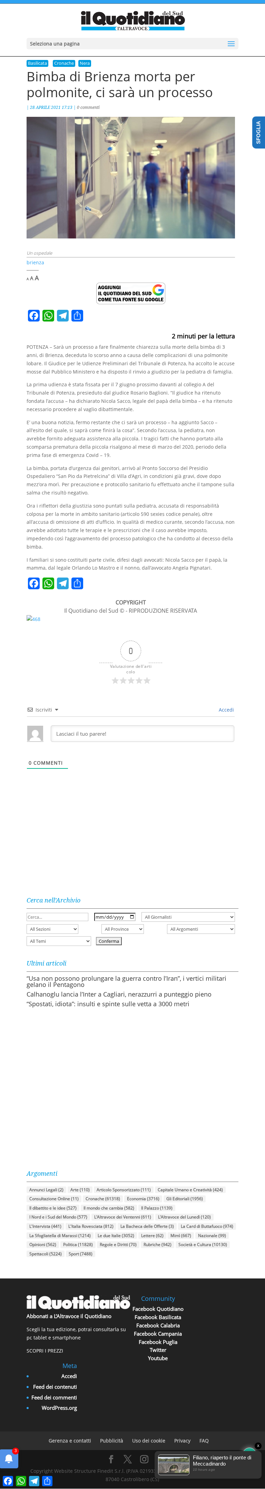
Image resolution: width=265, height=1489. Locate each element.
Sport (80, 1254)
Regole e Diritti (118, 1244)
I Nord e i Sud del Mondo (58, 1217)
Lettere (152, 1235)
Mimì (180, 1235)
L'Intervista (45, 1226)
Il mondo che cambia (109, 1208)
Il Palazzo (157, 1208)
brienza (35, 262)
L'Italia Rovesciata (91, 1226)
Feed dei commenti (54, 1397)
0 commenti (88, 107)
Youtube (158, 1358)
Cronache (64, 63)
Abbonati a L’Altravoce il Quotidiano (69, 1316)
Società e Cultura (202, 1244)
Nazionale (212, 1235)
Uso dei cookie (148, 1440)
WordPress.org (59, 1407)
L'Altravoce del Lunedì (184, 1217)
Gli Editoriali (184, 1199)
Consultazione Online (54, 1199)
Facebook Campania (158, 1333)
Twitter (158, 1349)
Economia (143, 1199)
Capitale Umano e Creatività (190, 1190)
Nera (85, 63)
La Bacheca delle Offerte (147, 1226)
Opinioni (42, 1244)
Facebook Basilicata (158, 1317)
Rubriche (157, 1244)
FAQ (204, 1440)
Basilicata (37, 63)
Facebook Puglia (158, 1341)
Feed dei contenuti (55, 1386)
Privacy (182, 1440)
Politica (78, 1244)
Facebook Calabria (158, 1325)
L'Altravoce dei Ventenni (122, 1217)
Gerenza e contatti (70, 1440)
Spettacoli (45, 1254)
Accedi (225, 709)
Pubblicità (111, 1440)
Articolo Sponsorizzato (124, 1190)
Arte (80, 1190)
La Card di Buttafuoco (207, 1226)
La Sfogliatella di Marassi (60, 1235)
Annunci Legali (46, 1190)
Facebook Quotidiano (158, 1308)
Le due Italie (116, 1235)
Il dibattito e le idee (53, 1208)
